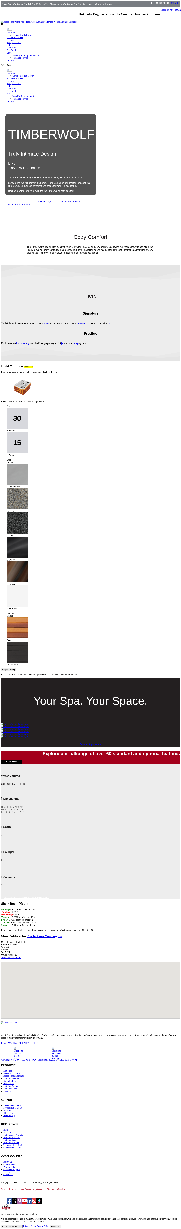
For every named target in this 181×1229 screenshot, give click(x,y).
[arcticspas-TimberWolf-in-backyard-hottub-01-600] (15, 736)
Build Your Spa (44, 201)
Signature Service (20, 58)
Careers (6, 1172)
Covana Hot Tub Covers (23, 35)
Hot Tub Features (11, 1078)
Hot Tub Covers (10, 1088)
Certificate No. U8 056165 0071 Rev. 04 (19, 1060)
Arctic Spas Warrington (44, 936)
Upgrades (7, 1091)
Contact (10, 60)
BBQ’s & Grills (14, 42)
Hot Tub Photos (10, 1086)
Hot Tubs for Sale (11, 1142)
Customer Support (11, 1169)
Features (10, 40)
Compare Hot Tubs (12, 1147)
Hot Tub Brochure (11, 1137)
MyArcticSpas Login (12, 1108)
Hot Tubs (11, 32)
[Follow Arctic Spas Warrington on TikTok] (39, 1203)
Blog (5, 1130)
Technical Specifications (14, 1145)
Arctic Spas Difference (13, 1076)
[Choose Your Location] (9, 30)
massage (82, 323)
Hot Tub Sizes (9, 1140)
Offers (9, 45)
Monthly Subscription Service (25, 55)
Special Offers (9, 1081)
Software (7, 1110)
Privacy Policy (9, 1167)
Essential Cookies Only (11, 1226)
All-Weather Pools (15, 37)
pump (46, 323)
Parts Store (11, 47)
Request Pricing (8, 670)
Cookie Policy (43, 1226)
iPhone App (8, 1113)
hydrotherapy (22, 343)
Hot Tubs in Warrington (14, 1135)
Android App (9, 1115)
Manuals (7, 1132)
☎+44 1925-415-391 (11, 957)
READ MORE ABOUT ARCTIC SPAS (19, 1043)
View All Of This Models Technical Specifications (26, 897)
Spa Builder (12, 50)
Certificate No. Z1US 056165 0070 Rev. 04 (57, 1060)
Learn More (11, 762)
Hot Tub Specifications (69, 201)
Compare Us (9, 1164)
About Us (7, 1162)
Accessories (8, 1083)
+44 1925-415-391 (162, 3)
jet (110, 323)
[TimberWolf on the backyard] (15, 724)
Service (10, 53)
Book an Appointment (19, 204)
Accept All (55, 1226)
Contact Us (8, 1174)
